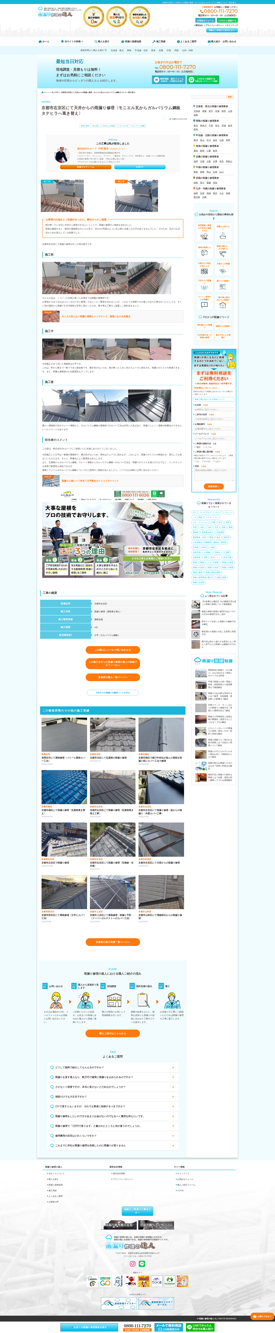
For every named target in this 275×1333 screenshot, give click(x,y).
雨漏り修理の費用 (213, 572)
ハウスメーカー (212, 517)
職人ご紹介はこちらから (112, 1033)
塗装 (227, 522)
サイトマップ (232, 25)
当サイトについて (57, 1173)
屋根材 (196, 532)
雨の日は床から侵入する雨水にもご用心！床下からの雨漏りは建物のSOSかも (219, 644)
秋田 (224, 111)
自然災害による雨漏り (202, 552)
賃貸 (228, 552)
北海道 (197, 111)
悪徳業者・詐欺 (199, 537)
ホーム (45, 41)
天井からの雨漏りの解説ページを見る (113, 692)
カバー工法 (204, 512)
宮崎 (228, 193)
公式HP (140, 167)
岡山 (209, 172)
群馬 (196, 129)
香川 (202, 182)
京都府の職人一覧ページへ (112, 677)
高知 (215, 182)
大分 (221, 193)
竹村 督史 (101, 148)
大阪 (209, 161)
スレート (229, 512)
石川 (209, 140)
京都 (202, 161)
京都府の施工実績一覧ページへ (113, 942)
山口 (221, 172)
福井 (215, 140)
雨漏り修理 (85, 126)
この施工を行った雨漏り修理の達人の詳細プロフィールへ (113, 663)
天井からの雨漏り (109, 126)
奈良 (221, 161)
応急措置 (220, 532)
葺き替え (96, 126)
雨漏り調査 (221, 577)
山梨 (221, 140)
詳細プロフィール (85, 167)
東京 (196, 125)
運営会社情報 (119, 1173)
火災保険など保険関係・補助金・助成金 (209, 542)
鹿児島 (197, 197)
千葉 (211, 125)
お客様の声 (54, 1202)
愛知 (196, 150)
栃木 (230, 125)
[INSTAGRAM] (132, 1265)
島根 (202, 172)
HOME (180, 1190)
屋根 (230, 527)
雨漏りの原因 (198, 567)
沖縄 (204, 197)
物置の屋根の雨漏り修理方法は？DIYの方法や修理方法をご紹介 (218, 613)
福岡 (196, 193)
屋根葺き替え (207, 532)
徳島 (196, 182)
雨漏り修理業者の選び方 (203, 577)
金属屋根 (196, 557)
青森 (204, 111)
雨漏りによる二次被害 (209, 562)
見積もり (218, 552)
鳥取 (196, 172)
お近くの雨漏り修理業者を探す (90, 1327)
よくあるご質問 (188, 41)
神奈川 (203, 125)
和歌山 (229, 161)
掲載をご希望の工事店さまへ (222, 30)
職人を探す (103, 41)
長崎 (209, 193)
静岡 (202, 150)
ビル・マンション (200, 522)
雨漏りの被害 (227, 567)
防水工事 (227, 557)
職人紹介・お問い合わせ (223, 41)
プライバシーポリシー (214, 25)
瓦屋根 (196, 547)
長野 (228, 140)
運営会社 (199, 25)
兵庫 (215, 161)
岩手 (211, 111)
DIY (194, 512)
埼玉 (217, 125)
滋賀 (196, 161)
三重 (209, 150)
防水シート (215, 557)
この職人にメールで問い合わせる (113, 650)
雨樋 (195, 562)
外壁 (195, 527)
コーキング (217, 512)
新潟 (196, 140)
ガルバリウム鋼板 (138, 126)
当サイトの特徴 (72, 41)
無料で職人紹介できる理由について (210, 399)
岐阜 (215, 150)
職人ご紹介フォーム (186, 1185)
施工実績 (160, 41)
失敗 (223, 527)
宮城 (217, 111)
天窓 (216, 527)
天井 (209, 527)
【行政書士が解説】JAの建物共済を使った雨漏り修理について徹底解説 (219, 603)
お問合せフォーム (185, 1179)
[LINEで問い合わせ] (142, 1265)
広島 (215, 172)
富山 (202, 140)
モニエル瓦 (123, 126)
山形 (230, 111)
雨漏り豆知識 (198, 582)
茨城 (224, 125)
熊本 (215, 193)
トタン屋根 (197, 517)
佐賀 (202, 193)
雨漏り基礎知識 (132, 41)
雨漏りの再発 (227, 562)
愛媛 (209, 182)
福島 (196, 115)
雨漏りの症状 (213, 567)
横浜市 (226, 537)
